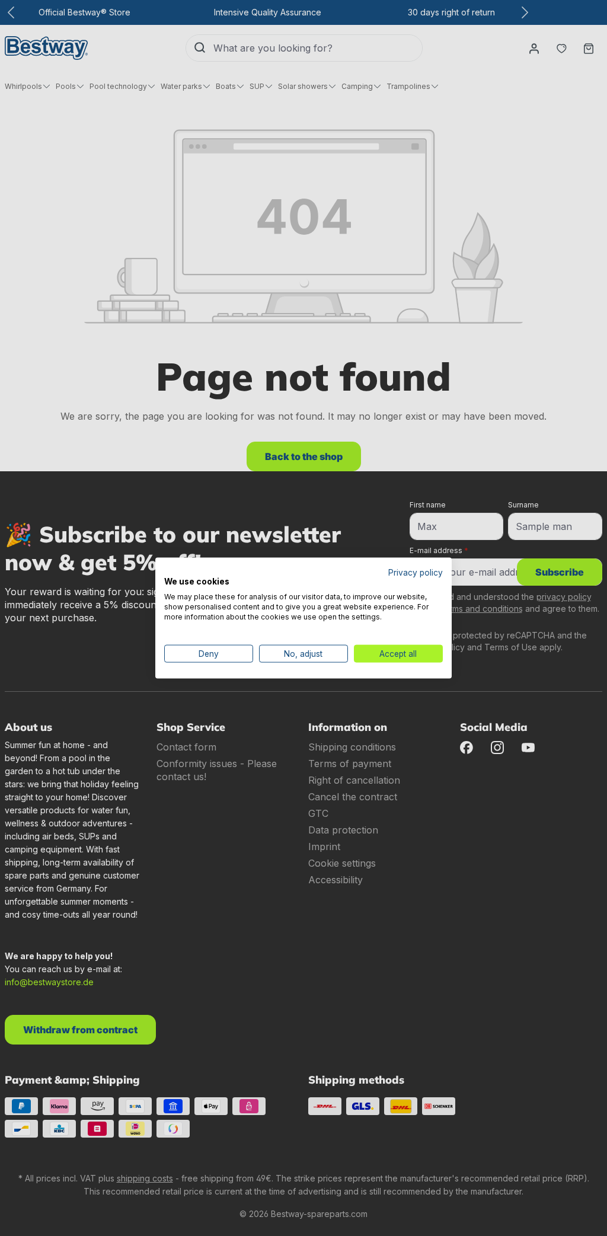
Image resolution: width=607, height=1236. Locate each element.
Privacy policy (415, 572)
